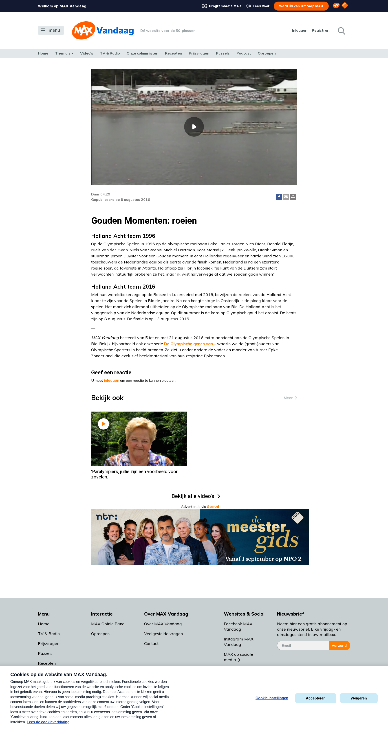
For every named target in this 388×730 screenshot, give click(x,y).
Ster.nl (213, 506)
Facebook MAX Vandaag (238, 626)
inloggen (111, 380)
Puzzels (223, 53)
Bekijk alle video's (193, 496)
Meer (288, 397)
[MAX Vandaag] (103, 30)
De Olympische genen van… (190, 343)
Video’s (86, 53)
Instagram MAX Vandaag (239, 641)
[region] (194, 127)
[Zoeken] (341, 30)
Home (43, 53)
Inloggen (299, 30)
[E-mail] (286, 197)
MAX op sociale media (238, 657)
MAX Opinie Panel (108, 623)
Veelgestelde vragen (163, 633)
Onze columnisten (142, 53)
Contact (151, 643)
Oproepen (267, 53)
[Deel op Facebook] (279, 197)
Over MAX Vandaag (163, 623)
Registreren (322, 30)
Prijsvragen (199, 53)
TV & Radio (110, 53)
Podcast (243, 53)
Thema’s (63, 53)
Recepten (173, 53)
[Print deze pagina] (293, 197)
